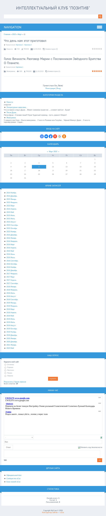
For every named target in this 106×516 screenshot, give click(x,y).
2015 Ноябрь (11, 232)
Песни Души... (12, 112)
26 (53, 174)
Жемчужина (10, 71)
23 (11, 174)
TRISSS (26, 49)
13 (66, 167)
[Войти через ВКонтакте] (46, 136)
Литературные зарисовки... (17, 107)
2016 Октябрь (11, 264)
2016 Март (10, 245)
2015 (14, 34)
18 (39, 170)
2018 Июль (10, 293)
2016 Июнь (10, 254)
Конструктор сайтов (50, 512)
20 (66, 170)
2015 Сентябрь (12, 225)
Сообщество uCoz (13, 478)
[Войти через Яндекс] (55, 136)
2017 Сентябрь (12, 283)
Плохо (9, 373)
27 (66, 174)
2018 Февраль (11, 290)
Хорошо (10, 367)
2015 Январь (11, 199)
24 (25, 174)
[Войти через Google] (60, 136)
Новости (9, 49)
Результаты (8, 382)
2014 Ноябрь (11, 193)
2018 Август (11, 296)
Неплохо (10, 370)
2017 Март (10, 277)
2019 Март (10, 309)
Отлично (10, 365)
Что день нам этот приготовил (25, 41)
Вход (59, 88)
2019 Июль (10, 322)
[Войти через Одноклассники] (64, 136)
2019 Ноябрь (11, 332)
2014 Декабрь (11, 196)
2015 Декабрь (11, 235)
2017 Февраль (11, 274)
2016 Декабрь (11, 270)
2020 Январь (11, 338)
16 (11, 170)
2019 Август (11, 325)
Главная (7, 34)
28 (80, 174)
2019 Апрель (11, 312)
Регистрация (50, 88)
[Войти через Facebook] (51, 136)
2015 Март (10, 206)
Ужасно (10, 376)
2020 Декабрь (11, 342)
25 (39, 174)
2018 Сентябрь (12, 300)
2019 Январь (11, 303)
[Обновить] (101, 437)
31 (25, 178)
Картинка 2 (28, 45)
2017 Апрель (11, 280)
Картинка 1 (19, 45)
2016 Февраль (11, 241)
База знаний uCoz (13, 482)
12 (53, 167)
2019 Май (10, 316)
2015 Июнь (10, 215)
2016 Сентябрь (12, 261)
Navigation (12, 27)
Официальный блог (14, 475)
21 (80, 170)
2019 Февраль (11, 306)
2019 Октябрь (11, 329)
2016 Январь (11, 238)
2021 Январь (11, 345)
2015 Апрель (11, 209)
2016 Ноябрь (11, 267)
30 (11, 178)
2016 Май (10, 251)
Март (20, 34)
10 (25, 167)
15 (95, 167)
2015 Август (11, 222)
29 (95, 174)
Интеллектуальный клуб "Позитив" (53, 8)
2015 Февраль (11, 202)
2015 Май (10, 212)
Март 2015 (53, 152)
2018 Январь (11, 287)
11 (39, 167)
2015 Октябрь (11, 228)
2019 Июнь (10, 319)
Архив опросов (20, 382)
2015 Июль (10, 219)
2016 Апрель (11, 248)
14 (80, 167)
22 (95, 170)
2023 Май (10, 348)
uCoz (62, 512)
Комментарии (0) (51, 49)
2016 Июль (10, 257)
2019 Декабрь (11, 335)
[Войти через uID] (42, 136)
